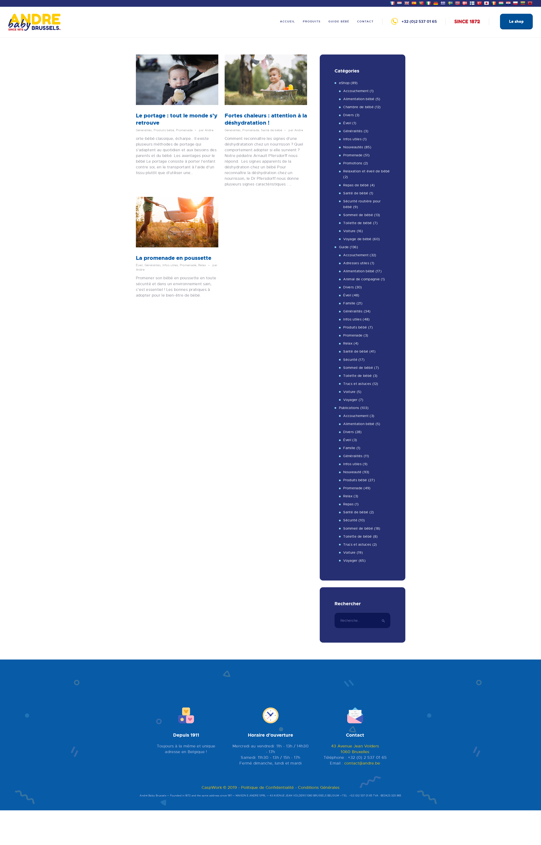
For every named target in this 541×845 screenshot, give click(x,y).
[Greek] (443, 2)
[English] (407, 2)
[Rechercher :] (362, 621)
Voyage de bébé (357, 239)
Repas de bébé (356, 185)
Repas (348, 504)
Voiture (349, 231)
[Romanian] (494, 2)
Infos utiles (170, 265)
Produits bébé (164, 130)
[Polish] (516, 2)
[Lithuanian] (523, 2)
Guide (344, 247)
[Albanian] (530, 2)
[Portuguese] (422, 2)
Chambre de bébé (358, 107)
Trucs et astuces (357, 384)
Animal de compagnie (361, 279)
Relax (202, 265)
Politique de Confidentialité (267, 787)
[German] (436, 2)
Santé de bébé (271, 130)
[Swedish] (451, 2)
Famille (349, 303)
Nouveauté (352, 472)
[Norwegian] (458, 2)
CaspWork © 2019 (219, 787)
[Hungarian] (502, 2)
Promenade (184, 130)
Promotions (352, 163)
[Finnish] (473, 2)
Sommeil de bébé (358, 215)
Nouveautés (353, 147)
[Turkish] (480, 2)
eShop (344, 83)
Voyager (350, 400)
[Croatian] (509, 2)
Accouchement (356, 91)
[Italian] (429, 2)
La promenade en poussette (173, 258)
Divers (348, 115)
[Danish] (465, 2)
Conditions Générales (318, 787)
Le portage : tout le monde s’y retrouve (176, 119)
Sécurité (350, 360)
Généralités (144, 130)
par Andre (206, 130)
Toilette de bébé (357, 223)
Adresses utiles (356, 263)
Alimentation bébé (358, 99)
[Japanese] (487, 2)
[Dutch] (400, 2)
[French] (393, 2)
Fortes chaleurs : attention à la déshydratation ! (266, 119)
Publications (349, 408)
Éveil (139, 265)
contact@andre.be (362, 763)
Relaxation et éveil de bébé (366, 171)
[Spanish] (414, 2)
